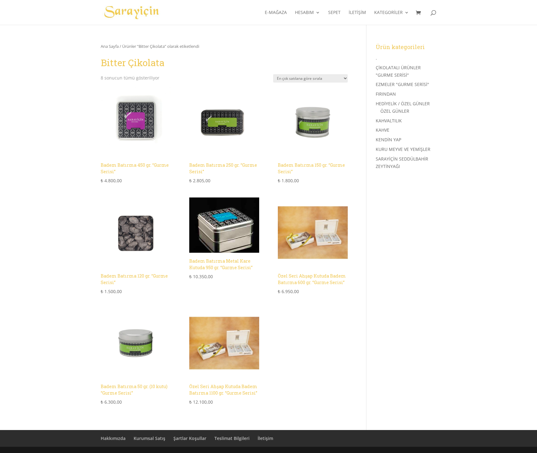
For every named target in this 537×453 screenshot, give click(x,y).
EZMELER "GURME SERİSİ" (402, 84)
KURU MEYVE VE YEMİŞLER (403, 149)
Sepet (334, 12)
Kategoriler (388, 12)
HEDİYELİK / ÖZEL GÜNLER (403, 103)
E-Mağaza (276, 12)
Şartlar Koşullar (189, 438)
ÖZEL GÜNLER (394, 111)
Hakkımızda (113, 438)
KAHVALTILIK (389, 121)
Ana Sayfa (110, 46)
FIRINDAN (386, 94)
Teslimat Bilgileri (232, 438)
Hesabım (304, 12)
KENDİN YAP (388, 140)
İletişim (357, 12)
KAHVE (382, 130)
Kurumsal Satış (149, 438)
